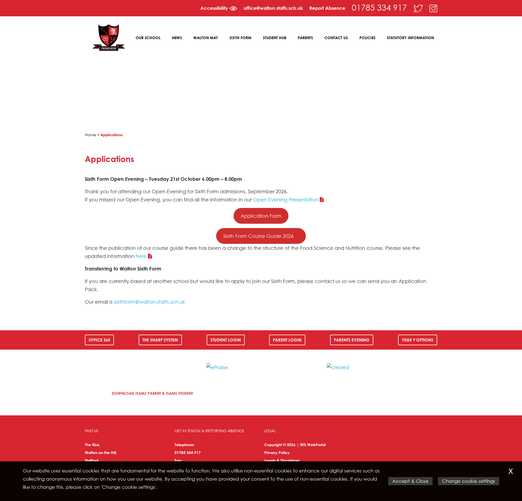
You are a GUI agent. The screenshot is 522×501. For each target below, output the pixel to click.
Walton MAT (205, 37)
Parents (305, 37)
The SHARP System (160, 339)
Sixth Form (240, 37)
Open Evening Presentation (285, 200)
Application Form (261, 216)
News (177, 37)
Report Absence (327, 8)
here (141, 256)
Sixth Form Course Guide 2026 (258, 236)
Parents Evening (351, 339)
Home (90, 134)
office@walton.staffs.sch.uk (273, 8)
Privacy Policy (277, 452)
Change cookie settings (468, 481)
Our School (148, 37)
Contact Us (336, 37)
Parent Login (287, 339)
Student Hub (274, 37)
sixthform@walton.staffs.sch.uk (149, 302)
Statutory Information (410, 37)
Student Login (225, 339)
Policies (367, 37)
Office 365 (99, 339)
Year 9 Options (417, 339)
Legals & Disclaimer (281, 460)
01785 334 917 (379, 7)
